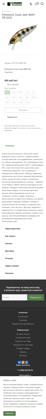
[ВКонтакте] (19, 362)
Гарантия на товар (23, 341)
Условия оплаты (23, 334)
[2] (8, 60)
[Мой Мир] (26, 362)
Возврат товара (23, 348)
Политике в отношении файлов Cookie (19, 407)
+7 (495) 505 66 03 (25, 370)
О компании (23, 317)
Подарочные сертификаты (23, 324)
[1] (6, 60)
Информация (23, 330)
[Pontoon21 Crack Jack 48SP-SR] (23, 37)
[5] (15, 60)
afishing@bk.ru (25, 375)
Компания (23, 312)
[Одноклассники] (23, 362)
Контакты (23, 356)
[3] (11, 60)
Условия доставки (23, 338)
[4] (13, 60)
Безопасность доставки (23, 345)
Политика (23, 320)
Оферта (23, 352)
